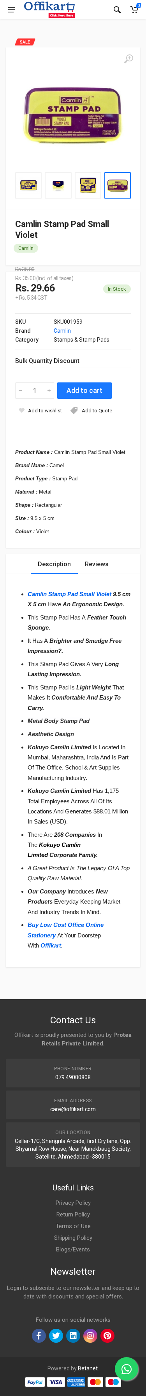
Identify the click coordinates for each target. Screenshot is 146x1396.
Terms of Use (73, 1226)
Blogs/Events (73, 1249)
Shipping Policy (73, 1237)
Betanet (88, 1368)
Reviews (97, 564)
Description (54, 564)
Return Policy (73, 1214)
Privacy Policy (73, 1202)
